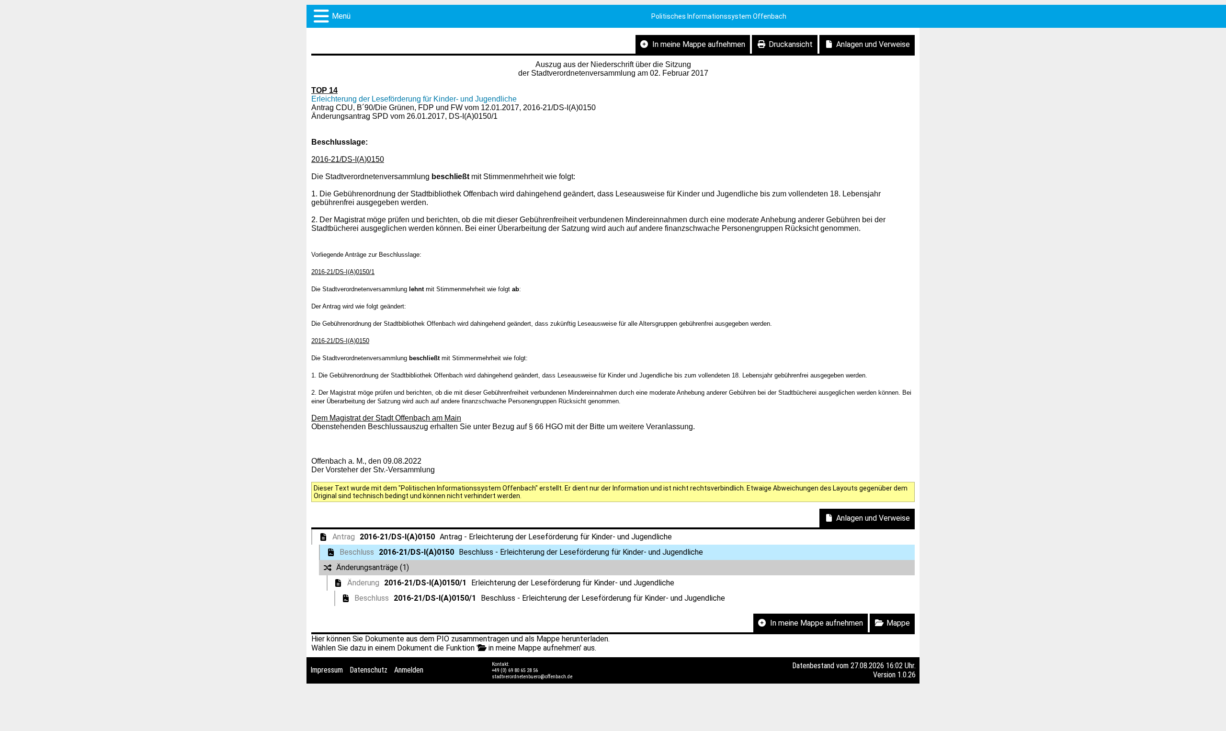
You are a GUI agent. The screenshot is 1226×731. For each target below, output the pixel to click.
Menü (341, 16)
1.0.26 (906, 674)
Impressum (326, 669)
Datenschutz (368, 669)
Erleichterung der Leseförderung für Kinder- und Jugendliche (414, 99)
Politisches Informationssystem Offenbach (718, 16)
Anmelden (408, 669)
